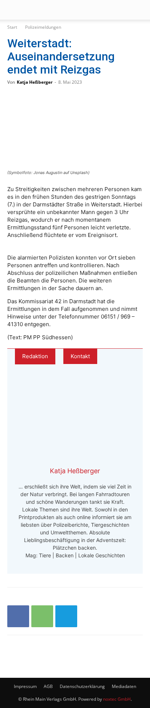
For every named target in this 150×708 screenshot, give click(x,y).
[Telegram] (66, 616)
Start (12, 27)
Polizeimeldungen (43, 27)
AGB (48, 686)
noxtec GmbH (117, 699)
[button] (12, 10)
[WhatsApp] (42, 616)
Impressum (25, 686)
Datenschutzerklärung (82, 686)
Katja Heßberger (34, 82)
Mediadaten (124, 686)
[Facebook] (18, 616)
